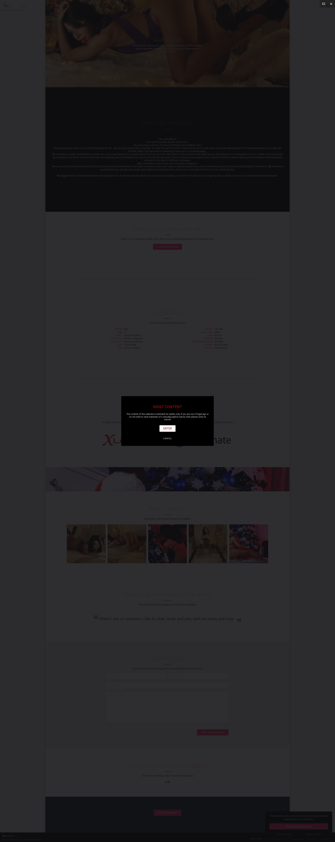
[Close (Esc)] (331, 4)
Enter (167, 428)
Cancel (167, 438)
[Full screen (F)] (323, 4)
